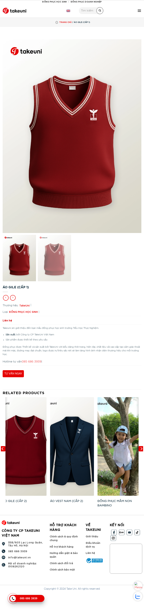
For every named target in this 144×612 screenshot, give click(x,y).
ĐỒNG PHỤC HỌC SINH (23, 311)
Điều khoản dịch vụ (93, 544)
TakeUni (24, 305)
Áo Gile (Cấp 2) (15, 501)
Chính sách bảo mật (62, 569)
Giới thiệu (92, 536)
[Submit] (99, 10)
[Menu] (139, 11)
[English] (68, 10)
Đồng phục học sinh (54, 1)
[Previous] (2, 456)
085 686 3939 (31, 361)
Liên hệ (90, 553)
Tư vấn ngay (13, 373)
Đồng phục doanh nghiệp (86, 1)
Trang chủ (65, 22)
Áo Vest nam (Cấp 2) (66, 501)
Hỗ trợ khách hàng (61, 546)
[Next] (141, 456)
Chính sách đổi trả (61, 563)
